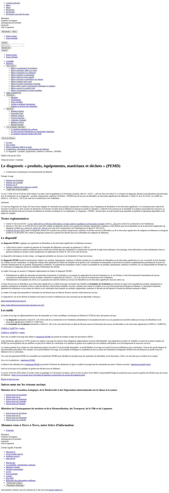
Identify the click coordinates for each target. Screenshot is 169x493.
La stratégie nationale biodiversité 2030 (26, 134)
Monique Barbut (17, 111)
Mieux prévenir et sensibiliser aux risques (27, 79)
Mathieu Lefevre (17, 122)
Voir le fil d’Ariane (8, 138)
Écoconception (12, 474)
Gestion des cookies (14, 483)
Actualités (10, 61)
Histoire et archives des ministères (24, 106)
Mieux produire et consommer (22, 75)
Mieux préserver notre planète (22, 77)
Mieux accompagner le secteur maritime (26, 90)
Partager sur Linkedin (14, 182)
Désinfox (9, 63)
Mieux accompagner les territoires (24, 68)
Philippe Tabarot (17, 116)
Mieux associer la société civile (23, 88)
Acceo (8, 472)
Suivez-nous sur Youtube (15, 404)
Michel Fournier (17, 124)
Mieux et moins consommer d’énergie (25, 84)
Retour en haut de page (10, 379)
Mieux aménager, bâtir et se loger (24, 70)
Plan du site (10, 463)
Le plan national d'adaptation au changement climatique (32, 132)
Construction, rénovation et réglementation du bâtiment (27, 149)
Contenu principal (13, 3)
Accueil (9, 142)
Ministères (10, 95)
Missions (14, 97)
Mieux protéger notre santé (21, 81)
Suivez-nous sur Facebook (16, 395)
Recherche (10, 10)
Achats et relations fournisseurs (23, 104)
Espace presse (11, 36)
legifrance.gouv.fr (13, 456)
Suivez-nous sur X (13, 397)
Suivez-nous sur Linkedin (16, 401)
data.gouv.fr (10, 458)
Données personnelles (14, 469)
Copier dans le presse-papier (17, 189)
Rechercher (10, 12)
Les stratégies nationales (16, 127)
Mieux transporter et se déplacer (23, 73)
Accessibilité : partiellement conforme (20, 465)
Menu (8, 5)
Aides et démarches (13, 93)
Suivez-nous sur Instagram (16, 399)
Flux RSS (10, 478)
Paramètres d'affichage (15, 485)
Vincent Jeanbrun (17, 118)
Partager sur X (11, 185)
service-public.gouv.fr (14, 454)
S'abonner (10, 430)
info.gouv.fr (10, 452)
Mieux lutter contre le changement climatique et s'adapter (33, 86)
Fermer (4, 43)
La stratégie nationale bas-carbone (24, 129)
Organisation (16, 100)
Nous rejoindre (12, 38)
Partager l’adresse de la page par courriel (21, 187)
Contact (9, 476)
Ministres (10, 109)
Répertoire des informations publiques (21, 480)
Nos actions (11, 66)
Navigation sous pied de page (17, 14)
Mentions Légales (13, 467)
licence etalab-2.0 (55, 490)
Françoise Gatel (17, 113)
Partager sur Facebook (14, 180)
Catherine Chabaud (18, 120)
